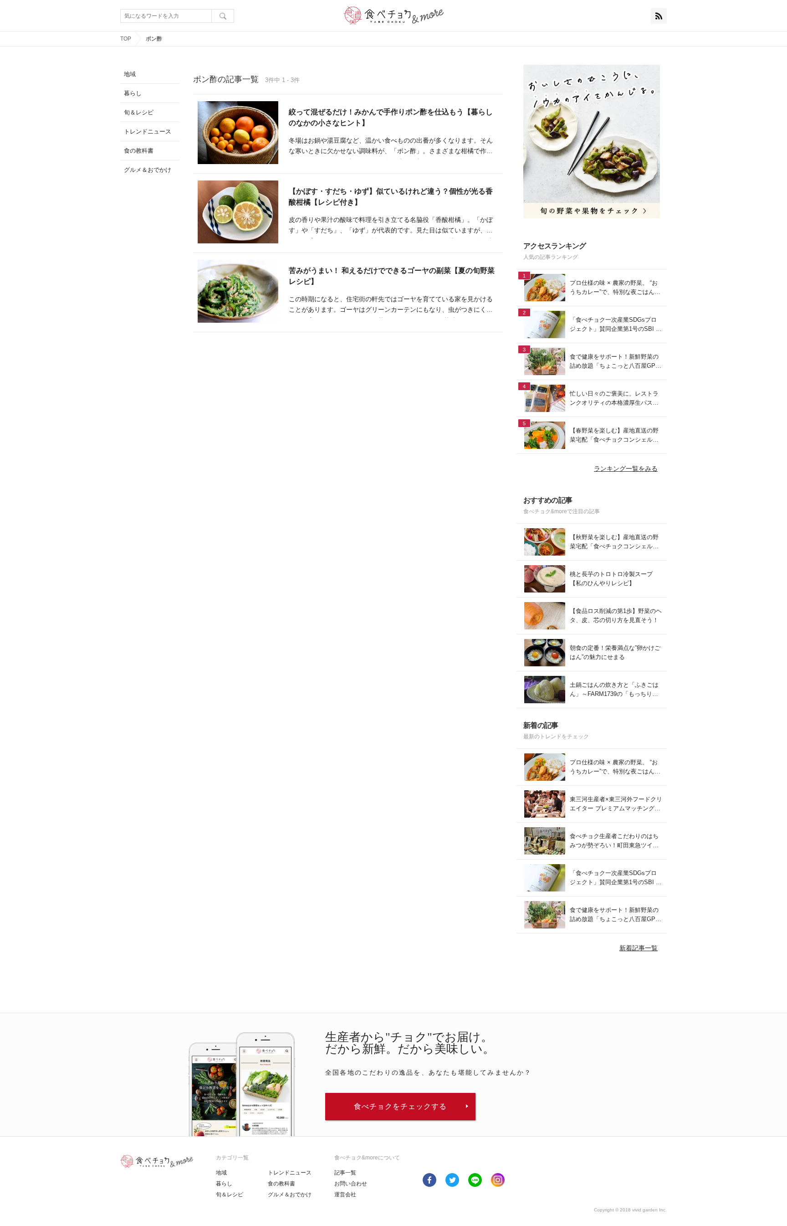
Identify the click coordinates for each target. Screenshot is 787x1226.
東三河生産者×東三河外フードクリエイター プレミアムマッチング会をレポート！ (616, 804)
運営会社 (345, 1194)
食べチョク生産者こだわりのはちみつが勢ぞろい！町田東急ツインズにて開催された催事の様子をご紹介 (614, 841)
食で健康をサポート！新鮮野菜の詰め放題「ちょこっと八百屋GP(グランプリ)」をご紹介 (614, 361)
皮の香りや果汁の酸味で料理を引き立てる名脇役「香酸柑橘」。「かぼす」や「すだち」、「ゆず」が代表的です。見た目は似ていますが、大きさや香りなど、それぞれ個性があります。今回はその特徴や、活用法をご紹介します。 (391, 226)
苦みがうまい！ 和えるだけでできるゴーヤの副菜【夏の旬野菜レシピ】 (392, 276)
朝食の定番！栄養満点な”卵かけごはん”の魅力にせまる (615, 652)
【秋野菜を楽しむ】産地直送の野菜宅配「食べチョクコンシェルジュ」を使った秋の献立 (614, 542)
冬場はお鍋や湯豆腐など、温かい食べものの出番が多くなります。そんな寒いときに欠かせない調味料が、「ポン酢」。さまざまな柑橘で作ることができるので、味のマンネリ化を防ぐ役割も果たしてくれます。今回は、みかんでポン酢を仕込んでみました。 (391, 147)
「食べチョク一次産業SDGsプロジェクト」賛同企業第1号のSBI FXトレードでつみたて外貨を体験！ (614, 324)
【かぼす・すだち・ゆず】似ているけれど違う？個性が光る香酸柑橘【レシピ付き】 (391, 196)
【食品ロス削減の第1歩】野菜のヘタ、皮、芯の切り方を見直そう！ (616, 615)
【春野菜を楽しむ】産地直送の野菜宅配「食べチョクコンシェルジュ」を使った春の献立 (614, 435)
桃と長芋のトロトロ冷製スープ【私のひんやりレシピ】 (611, 579)
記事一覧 (345, 1172)
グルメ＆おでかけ (290, 1194)
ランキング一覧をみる (626, 468)
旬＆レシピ (229, 1194)
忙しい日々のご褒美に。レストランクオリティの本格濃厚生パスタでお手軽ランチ (614, 398)
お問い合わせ (350, 1183)
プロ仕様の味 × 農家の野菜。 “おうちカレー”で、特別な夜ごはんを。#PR (614, 287)
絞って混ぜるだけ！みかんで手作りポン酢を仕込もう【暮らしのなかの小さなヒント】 (391, 117)
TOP (125, 39)
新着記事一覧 (638, 948)
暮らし (224, 1183)
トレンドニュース (290, 1172)
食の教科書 (281, 1183)
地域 (221, 1172)
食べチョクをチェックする (400, 1106)
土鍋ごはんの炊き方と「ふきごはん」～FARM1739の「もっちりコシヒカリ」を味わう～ (614, 689)
